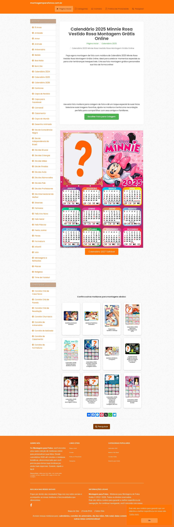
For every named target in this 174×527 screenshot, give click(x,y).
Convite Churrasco (43, 316)
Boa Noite (39, 60)
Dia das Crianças (42, 155)
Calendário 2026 (42, 82)
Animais (38, 44)
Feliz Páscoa (40, 224)
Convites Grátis (112, 456)
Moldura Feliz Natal (113, 452)
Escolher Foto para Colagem (102, 116)
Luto (36, 252)
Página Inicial (64, 8)
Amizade (38, 33)
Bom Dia (38, 66)
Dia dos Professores (43, 188)
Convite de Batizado (43, 330)
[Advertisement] (101, 84)
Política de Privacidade (98, 506)
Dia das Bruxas (41, 150)
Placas (37, 266)
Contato (97, 8)
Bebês (37, 55)
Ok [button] (149, 520)
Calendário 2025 (109, 43)
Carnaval (38, 107)
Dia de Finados (41, 166)
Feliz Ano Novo (41, 213)
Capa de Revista (42, 93)
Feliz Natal (39, 219)
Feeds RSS (87, 511)
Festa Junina (40, 230)
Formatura (39, 241)
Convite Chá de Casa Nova (40, 292)
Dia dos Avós (40, 172)
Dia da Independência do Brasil (40, 141)
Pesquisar (139, 8)
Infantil (37, 246)
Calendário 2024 (42, 71)
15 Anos (38, 27)
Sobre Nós (99, 511)
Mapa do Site (73, 511)
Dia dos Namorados (43, 177)
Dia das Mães (40, 161)
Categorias (82, 8)
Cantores (38, 88)
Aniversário (39, 49)
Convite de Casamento (38, 338)
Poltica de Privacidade (118, 8)
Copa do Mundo (41, 118)
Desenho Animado (43, 124)
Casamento (40, 113)
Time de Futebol (42, 277)
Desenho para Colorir (114, 461)
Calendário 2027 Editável (102, 251)
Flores (37, 235)
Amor (37, 38)
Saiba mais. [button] (134, 514)
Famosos (38, 208)
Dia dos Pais (40, 183)
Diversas (38, 202)
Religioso (38, 271)
